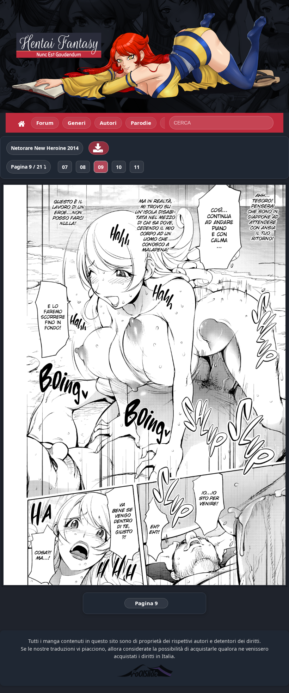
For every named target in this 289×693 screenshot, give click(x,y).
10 (119, 167)
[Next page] (230, 385)
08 (83, 167)
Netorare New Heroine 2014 (45, 148)
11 (137, 167)
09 (101, 167)
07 (65, 167)
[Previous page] (59, 385)
